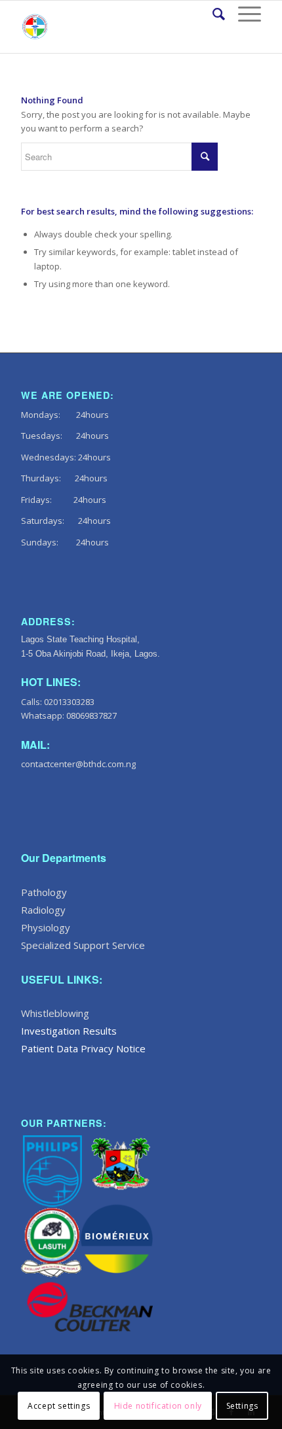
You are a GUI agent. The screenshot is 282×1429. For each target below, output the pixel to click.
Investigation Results (69, 1030)
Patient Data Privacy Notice (83, 1048)
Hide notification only (158, 1405)
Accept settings (59, 1405)
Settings (242, 1405)
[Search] (212, 14)
